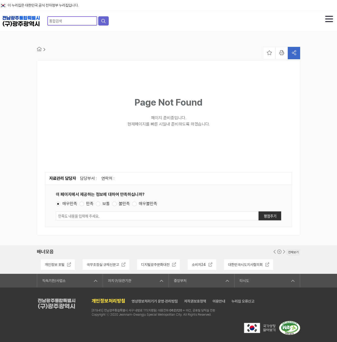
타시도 (244, 281)
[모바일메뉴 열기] (329, 19)
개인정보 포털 (55, 264)
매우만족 (69, 204)
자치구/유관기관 (119, 281)
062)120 (175, 310)
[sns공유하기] (294, 53)
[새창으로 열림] (259, 333)
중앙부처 (180, 281)
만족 (89, 204)
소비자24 (199, 264)
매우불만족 (148, 204)
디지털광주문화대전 (155, 264)
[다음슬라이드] (284, 252)
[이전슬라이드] (275, 252)
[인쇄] (282, 53)
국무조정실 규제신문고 (103, 264)
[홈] (39, 49)
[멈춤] (279, 252)
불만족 (124, 204)
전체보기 (293, 252)
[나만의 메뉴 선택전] (269, 53)
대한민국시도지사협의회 (245, 264)
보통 (106, 204)
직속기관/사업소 (54, 281)
